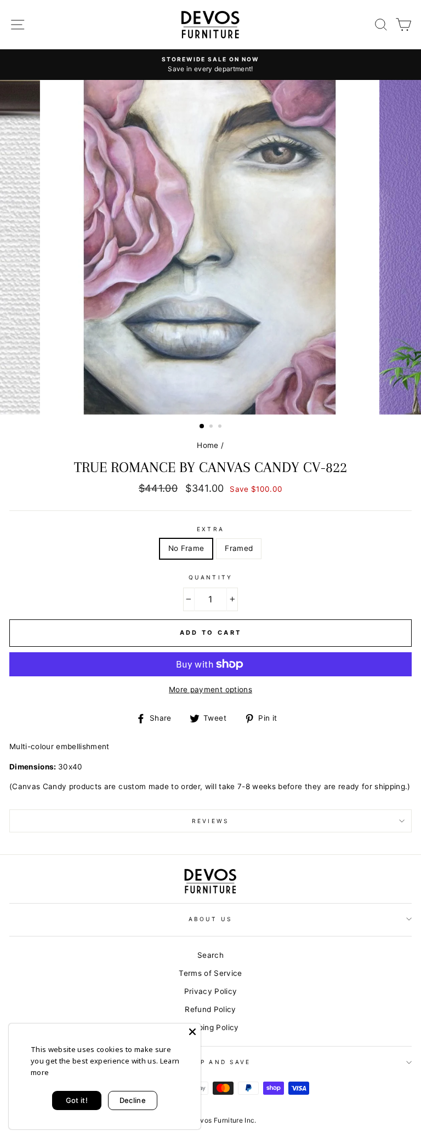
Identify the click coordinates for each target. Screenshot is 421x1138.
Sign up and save (210, 1062)
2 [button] (212, 427)
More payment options (210, 689)
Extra (210, 529)
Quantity (210, 577)
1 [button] (202, 426)
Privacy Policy (210, 991)
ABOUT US (210, 919)
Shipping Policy (210, 1027)
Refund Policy (210, 1009)
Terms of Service (210, 973)
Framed (239, 548)
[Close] (192, 1031)
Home (207, 445)
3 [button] (221, 427)
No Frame (186, 548)
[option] (210, 64)
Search (210, 955)
